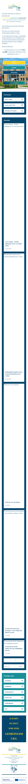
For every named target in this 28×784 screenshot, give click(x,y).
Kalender (14, 62)
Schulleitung (8, 686)
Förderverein (8, 697)
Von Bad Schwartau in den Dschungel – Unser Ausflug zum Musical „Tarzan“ (13, 630)
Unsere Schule (8, 99)
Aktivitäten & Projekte (11, 110)
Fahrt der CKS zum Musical (12, 502)
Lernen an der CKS (10, 105)
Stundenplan (14, 72)
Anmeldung (8, 680)
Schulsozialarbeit (9, 692)
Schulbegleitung (9, 703)
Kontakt (14, 67)
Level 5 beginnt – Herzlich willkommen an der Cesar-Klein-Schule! (13, 243)
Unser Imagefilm (14, 83)
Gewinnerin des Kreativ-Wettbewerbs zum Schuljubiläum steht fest (13, 648)
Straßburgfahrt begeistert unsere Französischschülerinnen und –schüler (13, 374)
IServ (6, 709)
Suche (20, 666)
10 (14, 660)
